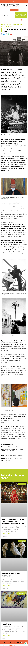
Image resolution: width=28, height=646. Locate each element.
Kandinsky (6, 624)
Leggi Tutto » (6, 533)
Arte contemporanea (21, 13)
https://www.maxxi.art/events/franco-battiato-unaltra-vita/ (12, 463)
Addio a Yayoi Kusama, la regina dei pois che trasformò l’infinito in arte (13, 521)
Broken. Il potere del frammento (11, 574)
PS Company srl (11, 645)
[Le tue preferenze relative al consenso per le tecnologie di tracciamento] (25, 643)
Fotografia (18, 14)
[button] (26, 6)
